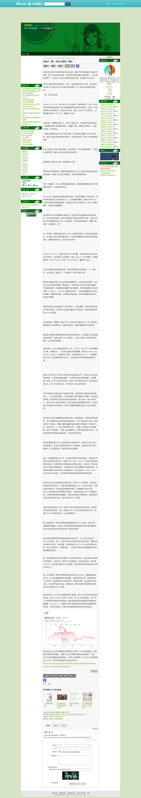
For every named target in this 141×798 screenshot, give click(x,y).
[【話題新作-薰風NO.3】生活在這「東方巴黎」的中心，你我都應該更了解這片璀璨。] (109, 160)
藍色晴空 (25, 153)
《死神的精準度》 (48, 704)
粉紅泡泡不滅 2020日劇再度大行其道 (62, 705)
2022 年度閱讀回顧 (57, 716)
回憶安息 (25, 151)
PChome (116, 4)
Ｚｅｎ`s (25, 162)
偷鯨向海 (25, 164)
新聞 (108, 4)
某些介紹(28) (27, 133)
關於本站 (109, 86)
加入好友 (109, 94)
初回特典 (25, 167)
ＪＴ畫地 (25, 171)
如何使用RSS (34, 205)
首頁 (23, 54)
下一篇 (72, 58)
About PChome (81, 793)
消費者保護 (62, 793)
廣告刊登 (55, 793)
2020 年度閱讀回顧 (74, 704)
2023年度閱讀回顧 (28, 100)
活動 (27, 54)
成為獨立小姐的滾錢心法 (108, 175)
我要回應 (95, 728)
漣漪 (49, 684)
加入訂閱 (26, 207)
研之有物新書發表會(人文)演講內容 (87, 705)
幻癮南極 (25, 160)
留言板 (110, 89)
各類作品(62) (26, 135)
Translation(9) (26, 144)
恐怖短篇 (25, 158)
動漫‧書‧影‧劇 (80, 714)
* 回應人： (54, 745)
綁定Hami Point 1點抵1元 (108, 170)
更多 (24, 173)
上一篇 (68, 58)
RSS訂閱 (26, 205)
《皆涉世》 (28, 25)
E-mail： (55, 748)
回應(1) (48, 725)
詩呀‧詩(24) (25, 142)
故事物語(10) (26, 140)
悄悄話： (55, 751)
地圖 (109, 91)
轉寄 (68, 712)
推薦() (56, 725)
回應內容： (54, 756)
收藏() (64, 725)
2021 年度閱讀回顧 (57, 719)
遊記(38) (24, 138)
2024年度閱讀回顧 (28, 93)
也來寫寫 (25, 156)
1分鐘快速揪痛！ (105, 173)
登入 (123, 4)
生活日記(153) (27, 131)
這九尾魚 (25, 169)
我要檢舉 (94, 671)
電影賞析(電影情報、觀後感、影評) (59, 714)
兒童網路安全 (71, 793)
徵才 (88, 793)
